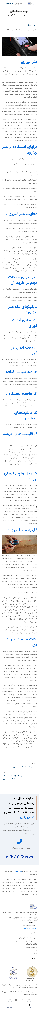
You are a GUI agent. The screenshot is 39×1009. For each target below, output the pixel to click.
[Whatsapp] (23, 1000)
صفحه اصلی (27, 15)
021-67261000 (8, 3)
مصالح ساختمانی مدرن (14, 15)
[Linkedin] (16, 1000)
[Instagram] (29, 1000)
